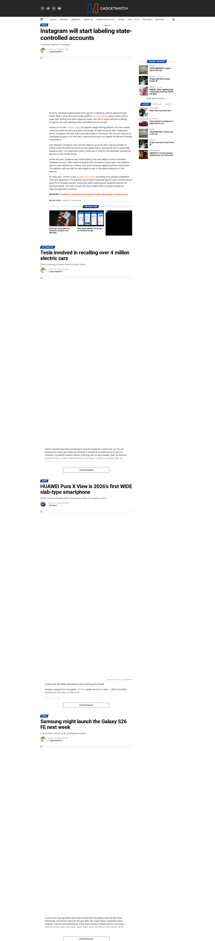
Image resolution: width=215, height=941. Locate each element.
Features (147, 20)
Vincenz (53, 505)
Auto (137, 20)
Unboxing (75, 20)
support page (73, 127)
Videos (53, 20)
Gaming (121, 20)
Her (130, 20)
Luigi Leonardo (55, 52)
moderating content (86, 176)
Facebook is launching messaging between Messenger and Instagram (94, 194)
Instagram (77, 200)
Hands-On (88, 20)
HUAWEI (81, 689)
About (107, 25)
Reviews (64, 20)
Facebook (67, 200)
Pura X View (102, 689)
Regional (159, 20)
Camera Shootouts (105, 20)
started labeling (100, 116)
